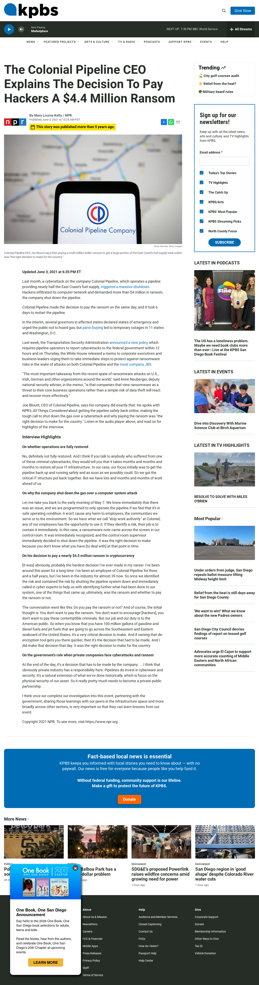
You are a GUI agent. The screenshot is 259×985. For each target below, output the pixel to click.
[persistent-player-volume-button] (21, 29)
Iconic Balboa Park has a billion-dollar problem (92, 872)
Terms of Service (93, 975)
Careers (87, 931)
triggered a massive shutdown (125, 287)
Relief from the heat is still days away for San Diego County (224, 595)
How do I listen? (148, 946)
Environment (139, 864)
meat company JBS (135, 364)
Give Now (243, 10)
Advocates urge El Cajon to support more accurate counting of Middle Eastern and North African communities (222, 658)
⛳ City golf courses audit (218, 76)
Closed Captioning (150, 924)
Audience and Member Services (158, 917)
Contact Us (146, 931)
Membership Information (210, 931)
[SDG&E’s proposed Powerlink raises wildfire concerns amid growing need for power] (161, 841)
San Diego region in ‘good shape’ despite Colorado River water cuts (224, 874)
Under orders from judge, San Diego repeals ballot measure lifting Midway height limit (223, 574)
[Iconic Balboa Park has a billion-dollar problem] (97, 841)
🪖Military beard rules (215, 92)
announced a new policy (128, 342)
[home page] (31, 10)
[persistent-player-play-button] (9, 29)
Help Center (146, 960)
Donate (129, 799)
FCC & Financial (92, 938)
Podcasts (152, 41)
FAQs (142, 938)
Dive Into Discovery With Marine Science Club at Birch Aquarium (220, 425)
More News (15, 819)
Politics (8, 864)
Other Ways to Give (207, 938)
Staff (86, 967)
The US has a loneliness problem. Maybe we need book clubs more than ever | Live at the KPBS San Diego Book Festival (221, 347)
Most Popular (207, 518)
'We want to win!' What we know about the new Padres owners (219, 613)
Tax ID (199, 946)
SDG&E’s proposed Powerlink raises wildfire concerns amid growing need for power (160, 874)
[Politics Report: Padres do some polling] (34, 841)
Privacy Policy (91, 960)
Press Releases (92, 953)
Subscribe (224, 242)
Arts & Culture (96, 41)
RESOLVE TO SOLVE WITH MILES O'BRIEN (220, 499)
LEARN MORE (45, 962)
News (31, 41)
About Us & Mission (95, 917)
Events (206, 41)
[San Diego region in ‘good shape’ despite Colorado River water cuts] (225, 841)
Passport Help (147, 953)
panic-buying (93, 327)
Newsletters (90, 924)
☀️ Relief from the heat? (217, 84)
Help (224, 41)
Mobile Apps (90, 946)
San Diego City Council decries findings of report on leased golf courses (220, 633)
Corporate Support (206, 917)
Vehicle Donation (205, 953)
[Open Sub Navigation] (38, 41)
